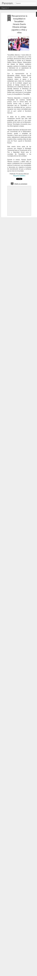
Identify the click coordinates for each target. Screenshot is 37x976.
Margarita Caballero (19, 176)
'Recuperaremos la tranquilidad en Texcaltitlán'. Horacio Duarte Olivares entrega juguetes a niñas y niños (19, 24)
